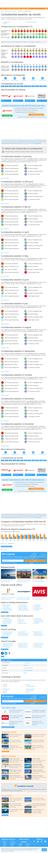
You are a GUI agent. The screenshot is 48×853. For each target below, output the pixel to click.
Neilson (20, 621)
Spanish (26, 665)
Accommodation (30, 686)
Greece (27, 845)
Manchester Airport (8, 632)
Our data (12, 841)
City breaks (6, 606)
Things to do (29, 690)
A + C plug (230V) (28, 670)
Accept (44, 849)
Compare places (38, 608)
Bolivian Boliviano (28, 667)
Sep (33, 86)
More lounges (5, 649)
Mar (10, 86)
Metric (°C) (3, 543)
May (18, 86)
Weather (3, 8)
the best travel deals (13, 789)
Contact (4, 842)
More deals (4, 625)
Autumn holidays (23, 608)
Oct (37, 86)
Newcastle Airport (38, 635)
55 (15, 536)
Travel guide (33, 80)
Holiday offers (6, 618)
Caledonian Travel (38, 621)
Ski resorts (37, 609)
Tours (27, 692)
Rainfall (5, 23)
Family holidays (7, 608)
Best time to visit (5, 80)
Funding (12, 845)
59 (38, 535)
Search (27, 8)
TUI (19, 618)
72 (26, 534)
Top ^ (2, 656)
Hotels (28, 684)
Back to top (4, 549)
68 (22, 534)
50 (11, 536)
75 (2, 534)
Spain (27, 846)
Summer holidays (23, 606)
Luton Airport (22, 632)
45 (3, 537)
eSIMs (4, 692)
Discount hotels (7, 623)
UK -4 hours (27, 662)
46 (45, 536)
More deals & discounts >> (8, 727)
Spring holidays (22, 605)
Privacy (4, 843)
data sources (37, 143)
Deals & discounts (42, 80)
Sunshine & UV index (31, 22)
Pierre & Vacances (38, 620)
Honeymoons (37, 605)
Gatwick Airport (38, 632)
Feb (6, 86)
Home (2, 11)
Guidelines (12, 843)
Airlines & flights (7, 621)
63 (19, 535)
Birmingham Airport (24, 633)
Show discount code (36, 114)
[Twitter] (5, 653)
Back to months (5, 178)
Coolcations (37, 606)
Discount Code (7, 115)
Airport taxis (6, 689)
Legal (4, 845)
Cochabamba (20, 11)
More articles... (5, 751)
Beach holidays (7, 605)
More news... (5, 815)
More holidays (5, 612)
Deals (14, 8)
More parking (5, 637)
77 (5, 533)
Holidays (5, 684)
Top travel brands (7, 620)
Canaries (28, 843)
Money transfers (30, 689)
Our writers (13, 842)
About (4, 841)
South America (8, 11)
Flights (4, 686)
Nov (41, 86)
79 (13, 533)
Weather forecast (14, 80)
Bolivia (14, 11)
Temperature (6, 22)
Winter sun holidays (24, 609)
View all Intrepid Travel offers (40, 117)
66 (34, 534)
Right (25, 673)
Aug (29, 86)
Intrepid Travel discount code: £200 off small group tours (23, 105)
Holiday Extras (37, 618)
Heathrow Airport (23, 646)
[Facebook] (2, 653)
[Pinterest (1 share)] (9, 653)
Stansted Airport (7, 633)
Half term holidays (7, 609)
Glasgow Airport (38, 633)
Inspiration (18, 8)
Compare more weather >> (6, 546)
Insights (23, 8)
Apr (14, 86)
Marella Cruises (22, 623)
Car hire (5, 690)
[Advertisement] (25, 3)
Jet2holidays (22, 620)
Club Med (36, 623)
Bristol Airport (6, 635)
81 (36, 533)
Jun (21, 86)
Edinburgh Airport (23, 635)
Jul (25, 86)
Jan (2, 86)
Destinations (9, 8)
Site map (5, 846)
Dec (45, 86)
